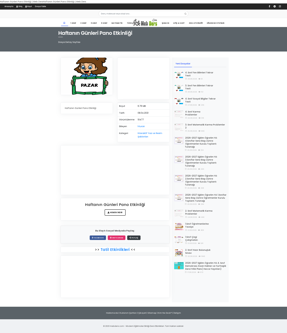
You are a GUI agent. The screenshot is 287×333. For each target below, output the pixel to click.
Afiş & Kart (179, 23)
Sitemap (152, 312)
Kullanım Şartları (128, 312)
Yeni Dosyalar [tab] (183, 63)
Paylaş (134, 238)
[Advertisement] (143, 78)
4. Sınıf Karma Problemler (192, 113)
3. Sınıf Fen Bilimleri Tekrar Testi (199, 87)
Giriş (20, 6)
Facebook (98, 238)
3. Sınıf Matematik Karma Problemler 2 (205, 126)
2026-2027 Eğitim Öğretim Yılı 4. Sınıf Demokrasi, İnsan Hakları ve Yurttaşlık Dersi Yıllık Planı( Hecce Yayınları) (205, 265)
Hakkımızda (112, 312)
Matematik (117, 23)
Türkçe (130, 23)
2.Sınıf (83, 23)
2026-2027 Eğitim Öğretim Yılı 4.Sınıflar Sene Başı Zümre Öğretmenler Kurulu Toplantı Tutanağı (201, 142)
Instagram (117, 238)
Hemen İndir (116, 212)
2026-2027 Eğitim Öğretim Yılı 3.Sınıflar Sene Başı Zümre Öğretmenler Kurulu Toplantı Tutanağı (201, 161)
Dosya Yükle (40, 6)
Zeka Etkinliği (196, 23)
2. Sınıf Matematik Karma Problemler (198, 212)
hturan (141, 126)
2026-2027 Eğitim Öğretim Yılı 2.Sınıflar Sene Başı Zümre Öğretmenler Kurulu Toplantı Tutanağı (201, 180)
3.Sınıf (94, 23)
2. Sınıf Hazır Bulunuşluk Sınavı (197, 251)
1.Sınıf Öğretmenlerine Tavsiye (197, 225)
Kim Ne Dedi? (165, 312)
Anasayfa (8, 6)
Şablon (165, 23)
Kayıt (29, 6)
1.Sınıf (73, 23)
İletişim (177, 312)
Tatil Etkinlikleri (115, 249)
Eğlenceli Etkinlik (216, 23)
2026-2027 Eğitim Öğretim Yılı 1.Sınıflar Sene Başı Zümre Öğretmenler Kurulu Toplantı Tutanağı (205, 197)
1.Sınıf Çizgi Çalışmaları (191, 238)
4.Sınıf (104, 23)
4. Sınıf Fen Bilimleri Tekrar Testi (199, 74)
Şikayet (142, 312)
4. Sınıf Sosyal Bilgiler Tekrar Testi (200, 100)
